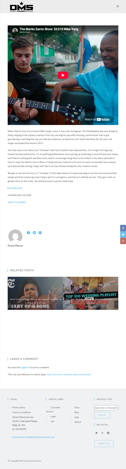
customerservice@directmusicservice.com (33, 437)
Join (52, 421)
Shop (76, 407)
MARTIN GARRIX (17, 202)
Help (76, 417)
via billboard (14, 188)
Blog (76, 412)
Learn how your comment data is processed (69, 374)
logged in (25, 367)
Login (53, 416)
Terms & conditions (21, 412)
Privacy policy (18, 407)
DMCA (77, 422)
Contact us (104, 443)
